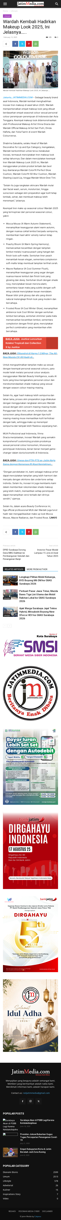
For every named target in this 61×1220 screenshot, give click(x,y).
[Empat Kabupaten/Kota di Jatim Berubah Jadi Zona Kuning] (10, 1153)
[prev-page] (5, 626)
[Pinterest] (29, 44)
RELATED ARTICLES (14, 569)
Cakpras (37, 1216)
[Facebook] (15, 44)
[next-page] (9, 626)
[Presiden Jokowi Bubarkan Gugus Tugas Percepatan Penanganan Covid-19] (10, 1138)
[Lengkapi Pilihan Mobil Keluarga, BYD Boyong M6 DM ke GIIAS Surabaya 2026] (10, 580)
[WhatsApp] (36, 44)
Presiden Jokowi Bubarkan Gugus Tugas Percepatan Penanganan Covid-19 (38, 1137)
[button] (5, 4)
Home (5, 11)
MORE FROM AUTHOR (37, 569)
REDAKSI (12, 1211)
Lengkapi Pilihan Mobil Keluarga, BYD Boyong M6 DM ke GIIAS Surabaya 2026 (37, 580)
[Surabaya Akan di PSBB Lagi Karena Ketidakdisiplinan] (10, 1125)
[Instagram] (30, 1101)
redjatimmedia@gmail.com (36, 1093)
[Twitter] (22, 44)
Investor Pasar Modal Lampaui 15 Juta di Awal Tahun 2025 (46, 553)
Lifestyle (14, 11)
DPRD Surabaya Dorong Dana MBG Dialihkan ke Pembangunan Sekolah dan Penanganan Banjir (16, 554)
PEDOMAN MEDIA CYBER (29, 1211)
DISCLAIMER (47, 1211)
